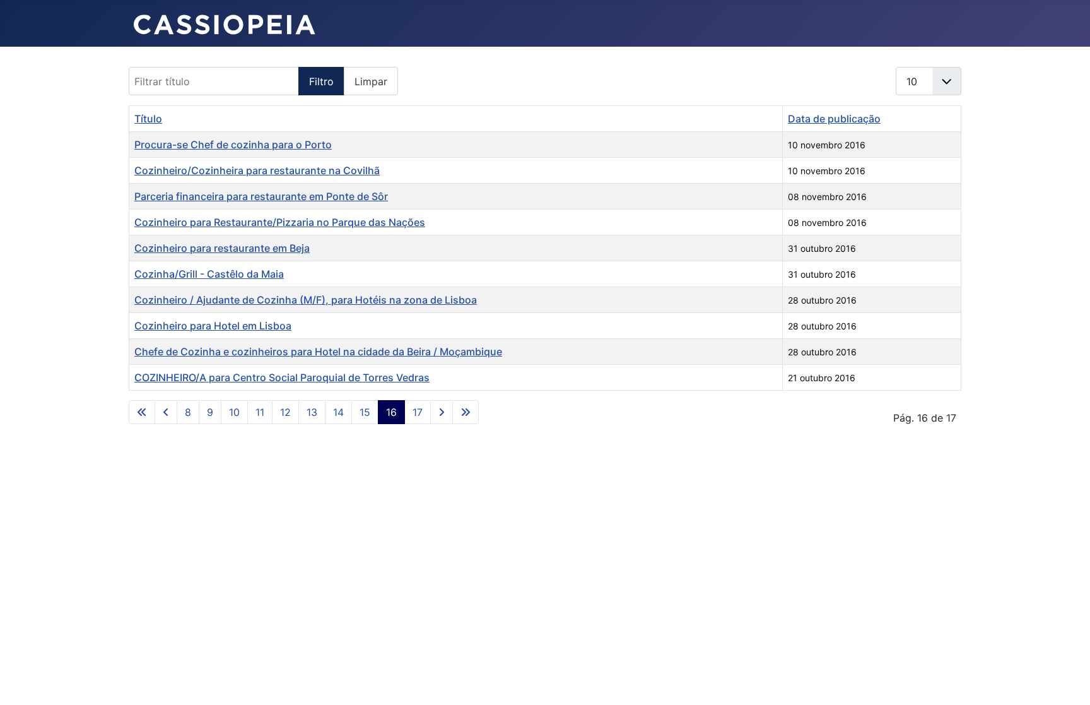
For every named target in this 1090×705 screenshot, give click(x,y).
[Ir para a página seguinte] (441, 412)
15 (365, 412)
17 (418, 412)
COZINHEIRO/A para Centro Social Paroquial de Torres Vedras (282, 377)
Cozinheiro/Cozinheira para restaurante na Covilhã (257, 170)
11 (259, 412)
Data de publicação (834, 118)
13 (312, 412)
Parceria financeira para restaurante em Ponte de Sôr (261, 196)
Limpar (371, 81)
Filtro (321, 81)
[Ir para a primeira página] (142, 412)
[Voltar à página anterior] (166, 412)
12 (285, 412)
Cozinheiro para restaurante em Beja (222, 248)
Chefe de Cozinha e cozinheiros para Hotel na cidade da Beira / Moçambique (318, 351)
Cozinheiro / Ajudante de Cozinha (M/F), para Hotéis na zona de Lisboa (305, 299)
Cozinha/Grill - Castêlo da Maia (209, 274)
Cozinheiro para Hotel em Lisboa (212, 325)
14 (338, 412)
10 (234, 412)
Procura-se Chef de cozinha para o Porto (233, 144)
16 (391, 412)
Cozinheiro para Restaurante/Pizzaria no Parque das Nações (279, 222)
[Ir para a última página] (465, 412)
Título (148, 118)
